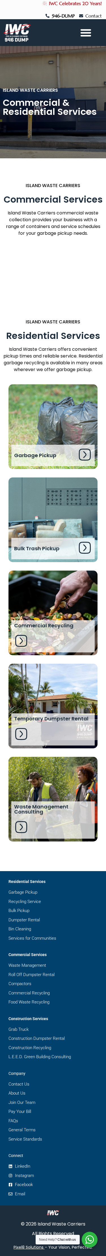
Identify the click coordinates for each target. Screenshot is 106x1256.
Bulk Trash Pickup (36, 548)
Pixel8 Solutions (29, 1247)
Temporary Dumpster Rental (51, 718)
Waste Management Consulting (41, 809)
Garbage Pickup (35, 455)
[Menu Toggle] (86, 32)
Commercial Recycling (43, 625)
